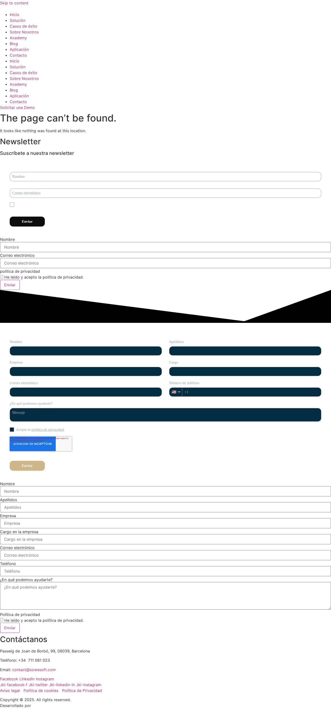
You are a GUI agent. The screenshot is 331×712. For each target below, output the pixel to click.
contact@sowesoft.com (34, 669)
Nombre (7, 239)
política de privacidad (20, 271)
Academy (18, 37)
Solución (17, 20)
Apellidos (8, 500)
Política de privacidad (20, 614)
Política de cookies (41, 690)
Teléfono (8, 564)
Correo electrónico (17, 255)
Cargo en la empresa (19, 532)
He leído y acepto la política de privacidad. (44, 277)
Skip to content (14, 2)
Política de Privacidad (82, 690)
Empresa (8, 516)
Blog (14, 43)
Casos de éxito (23, 26)
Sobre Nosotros (24, 32)
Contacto (18, 55)
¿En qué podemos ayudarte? (26, 580)
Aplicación (19, 49)
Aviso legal (10, 690)
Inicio (14, 14)
